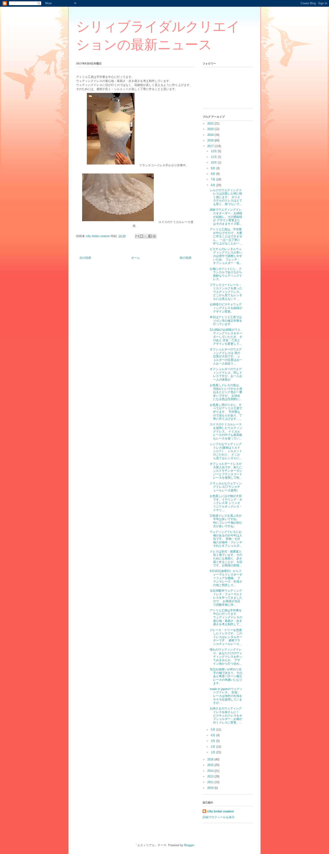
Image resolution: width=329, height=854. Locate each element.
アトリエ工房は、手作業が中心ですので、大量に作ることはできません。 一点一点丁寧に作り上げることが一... (226, 236)
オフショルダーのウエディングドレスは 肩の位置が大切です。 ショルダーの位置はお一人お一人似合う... (226, 356)
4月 (213, 735)
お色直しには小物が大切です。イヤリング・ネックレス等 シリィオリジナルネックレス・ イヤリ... (226, 503)
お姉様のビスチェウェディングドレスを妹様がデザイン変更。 (226, 308)
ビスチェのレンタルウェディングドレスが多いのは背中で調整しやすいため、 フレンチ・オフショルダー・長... (226, 256)
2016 (210, 759)
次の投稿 (85, 257)
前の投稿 (185, 257)
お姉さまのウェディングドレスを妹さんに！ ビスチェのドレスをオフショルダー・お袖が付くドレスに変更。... (226, 715)
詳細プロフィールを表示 (219, 817)
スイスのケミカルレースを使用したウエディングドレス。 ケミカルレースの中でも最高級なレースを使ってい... (226, 431)
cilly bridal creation (220, 811)
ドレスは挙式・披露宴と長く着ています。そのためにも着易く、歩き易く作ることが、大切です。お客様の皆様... (226, 558)
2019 (210, 135)
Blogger (189, 845)
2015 (210, 765)
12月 (214, 151)
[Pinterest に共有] (154, 236)
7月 (213, 179)
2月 (213, 746)
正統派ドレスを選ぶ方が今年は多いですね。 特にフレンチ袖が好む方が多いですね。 (226, 521)
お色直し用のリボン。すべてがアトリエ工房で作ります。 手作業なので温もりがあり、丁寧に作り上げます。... (226, 411)
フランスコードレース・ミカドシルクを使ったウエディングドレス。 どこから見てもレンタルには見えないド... (226, 291)
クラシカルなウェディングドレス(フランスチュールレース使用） (226, 487)
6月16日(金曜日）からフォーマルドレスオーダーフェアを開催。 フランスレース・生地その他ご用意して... (226, 577)
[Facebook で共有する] (150, 236)
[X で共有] (145, 236)
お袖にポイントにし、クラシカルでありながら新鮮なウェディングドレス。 (226, 274)
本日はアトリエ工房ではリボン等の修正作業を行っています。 (226, 320)
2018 (210, 140)
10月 (214, 162)
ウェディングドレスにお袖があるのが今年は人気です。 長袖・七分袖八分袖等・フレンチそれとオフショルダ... (226, 538)
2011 (210, 782)
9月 (213, 168)
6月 (213, 185)
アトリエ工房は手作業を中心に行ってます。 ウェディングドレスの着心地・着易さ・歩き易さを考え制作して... (226, 617)
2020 (210, 129)
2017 (210, 146)
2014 (210, 771)
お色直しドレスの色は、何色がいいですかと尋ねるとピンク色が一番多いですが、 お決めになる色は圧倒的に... (226, 392)
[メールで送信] (137, 236)
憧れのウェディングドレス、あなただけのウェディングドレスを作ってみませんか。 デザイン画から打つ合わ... (226, 656)
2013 (210, 776)
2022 (210, 123)
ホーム (135, 257)
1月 (213, 752)
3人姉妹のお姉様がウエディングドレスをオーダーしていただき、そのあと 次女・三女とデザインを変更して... (226, 336)
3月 (213, 741)
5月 (213, 729)
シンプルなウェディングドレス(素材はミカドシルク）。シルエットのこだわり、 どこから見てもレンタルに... (226, 451)
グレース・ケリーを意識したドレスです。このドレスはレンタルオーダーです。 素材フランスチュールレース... (226, 637)
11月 (214, 156)
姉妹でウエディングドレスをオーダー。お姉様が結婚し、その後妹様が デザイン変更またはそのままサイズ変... (226, 216)
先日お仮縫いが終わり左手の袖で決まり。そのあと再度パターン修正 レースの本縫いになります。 (226, 676)
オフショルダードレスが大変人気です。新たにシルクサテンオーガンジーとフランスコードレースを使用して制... (226, 470)
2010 (210, 788)
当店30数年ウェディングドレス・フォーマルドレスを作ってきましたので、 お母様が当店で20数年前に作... (226, 597)
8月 (213, 174)
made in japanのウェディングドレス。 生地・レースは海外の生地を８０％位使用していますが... (226, 695)
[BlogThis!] (141, 236)
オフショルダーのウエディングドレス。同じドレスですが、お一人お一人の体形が (226, 374)
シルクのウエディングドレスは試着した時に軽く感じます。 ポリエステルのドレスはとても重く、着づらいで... (226, 197)
